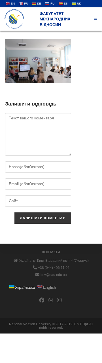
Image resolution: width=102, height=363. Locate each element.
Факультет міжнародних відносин (55, 19)
